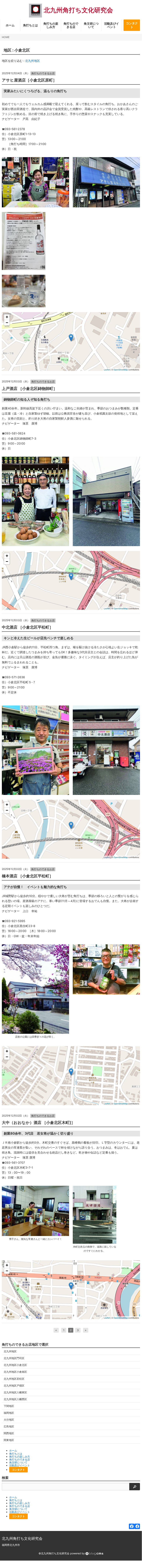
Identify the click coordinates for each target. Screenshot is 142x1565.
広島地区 (9, 1426)
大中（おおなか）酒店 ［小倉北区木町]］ (38, 1122)
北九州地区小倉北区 (15, 1364)
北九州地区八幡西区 (15, 1399)
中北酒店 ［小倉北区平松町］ (27, 627)
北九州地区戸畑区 (14, 1385)
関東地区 (9, 1440)
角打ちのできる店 (71, 25)
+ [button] (7, 317)
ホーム (10, 25)
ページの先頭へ (134, 1555)
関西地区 (9, 1433)
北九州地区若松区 (14, 1378)
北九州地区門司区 (14, 1358)
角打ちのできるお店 (43, 73)
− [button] (7, 322)
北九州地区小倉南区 (15, 1371)
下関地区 (9, 1405)
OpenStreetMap (121, 369)
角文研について (91, 25)
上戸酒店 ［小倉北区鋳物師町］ (29, 388)
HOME (5, 37)
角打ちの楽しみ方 (50, 25)
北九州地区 (32, 61)
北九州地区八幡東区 (15, 1392)
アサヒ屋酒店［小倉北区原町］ (29, 80)
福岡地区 (9, 1412)
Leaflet (107, 369)
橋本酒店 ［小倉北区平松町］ (27, 876)
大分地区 (9, 1419)
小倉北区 (22, 50)
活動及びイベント (111, 25)
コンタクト (132, 25)
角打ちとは (30, 25)
